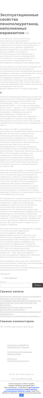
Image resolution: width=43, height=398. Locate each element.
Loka (30, 379)
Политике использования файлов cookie (20, 390)
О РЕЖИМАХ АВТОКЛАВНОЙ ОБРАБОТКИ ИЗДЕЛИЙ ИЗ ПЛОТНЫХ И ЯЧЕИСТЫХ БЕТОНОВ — (20, 303)
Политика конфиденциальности (18, 360)
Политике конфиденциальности (22, 388)
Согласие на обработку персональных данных (18, 346)
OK (21, 395)
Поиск (3, 282)
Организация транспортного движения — (20, 316)
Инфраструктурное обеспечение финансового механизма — (16, 308)
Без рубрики (11, 278)
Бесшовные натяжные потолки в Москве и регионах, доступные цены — (20, 297)
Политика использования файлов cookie (19, 353)
